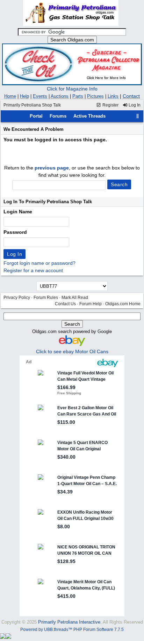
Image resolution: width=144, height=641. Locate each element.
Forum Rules (46, 297)
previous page (52, 168)
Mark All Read (75, 297)
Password (15, 232)
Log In (134, 105)
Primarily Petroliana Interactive (69, 622)
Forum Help (90, 303)
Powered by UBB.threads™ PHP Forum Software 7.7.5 (72, 629)
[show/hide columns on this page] (137, 116)
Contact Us (65, 303)
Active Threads (89, 116)
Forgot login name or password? (39, 263)
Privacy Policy (16, 297)
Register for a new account (33, 270)
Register (109, 105)
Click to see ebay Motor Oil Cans (72, 351)
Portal (36, 116)
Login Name (17, 211)
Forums (58, 116)
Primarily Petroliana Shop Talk (32, 105)
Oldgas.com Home (123, 303)
